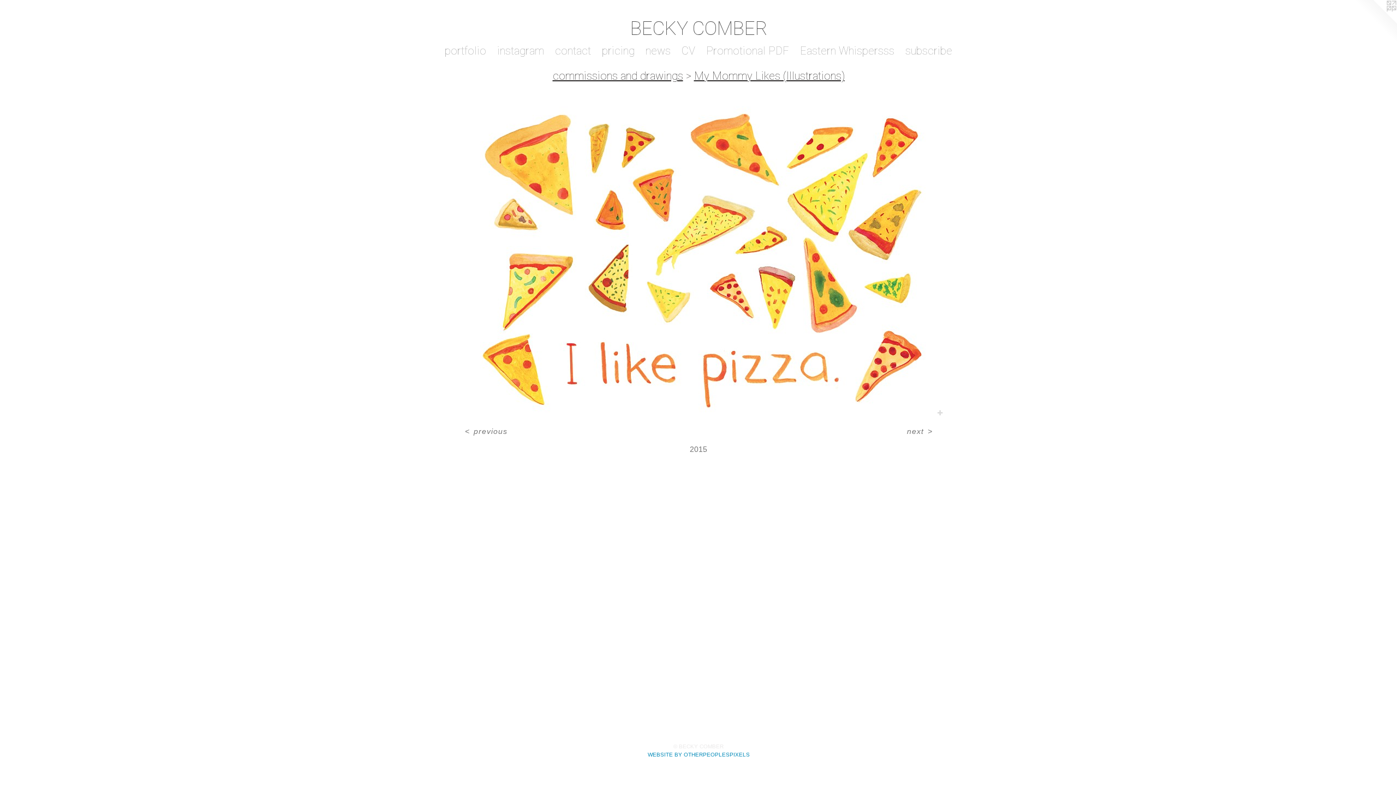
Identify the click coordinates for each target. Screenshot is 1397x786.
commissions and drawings (618, 75)
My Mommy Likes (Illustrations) (769, 75)
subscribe (928, 50)
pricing (618, 50)
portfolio (465, 50)
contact (573, 50)
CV (688, 50)
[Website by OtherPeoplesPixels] (1375, 22)
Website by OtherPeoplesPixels (699, 755)
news (658, 50)
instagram (520, 50)
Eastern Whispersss (847, 50)
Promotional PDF (747, 50)
